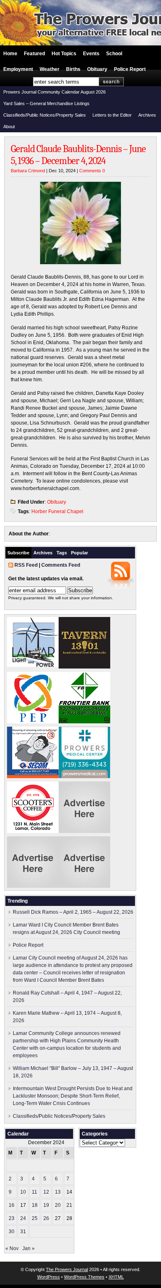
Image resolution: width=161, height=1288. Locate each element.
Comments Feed (60, 565)
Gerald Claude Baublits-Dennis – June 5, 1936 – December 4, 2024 (78, 155)
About (9, 126)
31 (23, 1231)
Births (73, 69)
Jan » (28, 1248)
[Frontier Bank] (84, 722)
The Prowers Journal (67, 1269)
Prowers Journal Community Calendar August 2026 (54, 91)
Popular (79, 552)
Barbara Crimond (28, 170)
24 (23, 1218)
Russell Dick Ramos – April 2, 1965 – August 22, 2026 (73, 912)
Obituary (97, 69)
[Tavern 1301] (84, 667)
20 (58, 1205)
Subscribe (18, 552)
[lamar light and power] (33, 665)
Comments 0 (92, 170)
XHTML (116, 1276)
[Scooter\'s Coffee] (33, 831)
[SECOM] (33, 776)
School (114, 53)
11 (34, 1192)
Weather (49, 69)
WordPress (48, 1276)
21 (69, 1205)
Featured (34, 53)
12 (46, 1192)
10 (23, 1192)
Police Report (130, 69)
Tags (62, 552)
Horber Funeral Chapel (57, 511)
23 (11, 1218)
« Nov (12, 1248)
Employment (18, 69)
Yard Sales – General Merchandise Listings (46, 103)
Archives (147, 115)
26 (46, 1218)
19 (46, 1205)
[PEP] (33, 722)
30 (11, 1231)
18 (35, 1205)
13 (58, 1192)
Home (10, 53)
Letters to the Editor (112, 115)
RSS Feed (26, 565)
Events (91, 53)
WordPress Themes (84, 1276)
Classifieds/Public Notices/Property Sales (44, 115)
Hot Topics (64, 53)
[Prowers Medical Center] (84, 776)
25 (35, 1218)
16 (11, 1205)
